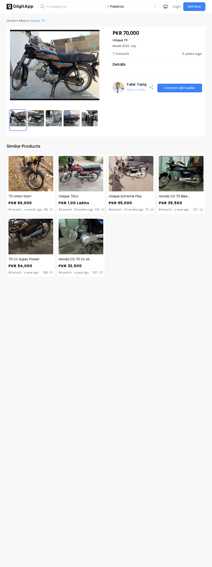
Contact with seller (179, 88)
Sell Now (194, 6)
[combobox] (125, 6)
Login (176, 6)
